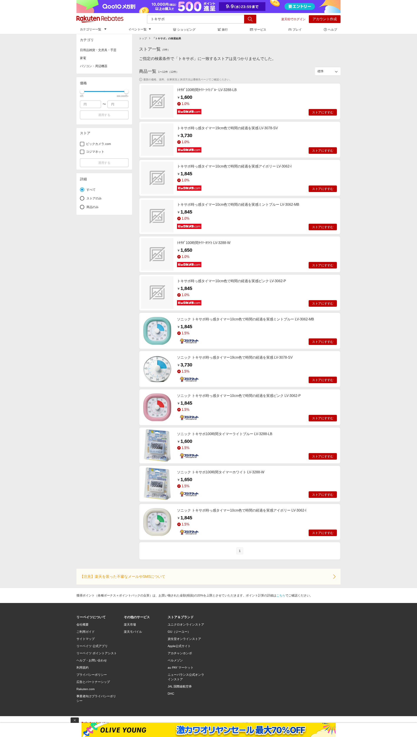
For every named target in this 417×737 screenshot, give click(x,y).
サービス (260, 29)
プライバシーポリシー (91, 674)
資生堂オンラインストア (184, 639)
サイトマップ (85, 639)
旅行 (225, 29)
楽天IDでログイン (293, 19)
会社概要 (82, 624)
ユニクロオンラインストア (186, 624)
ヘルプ (332, 29)
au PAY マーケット (181, 667)
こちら (280, 595)
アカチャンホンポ (180, 653)
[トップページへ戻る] (99, 19)
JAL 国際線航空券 (180, 686)
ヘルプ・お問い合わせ (91, 660)
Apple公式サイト (179, 646)
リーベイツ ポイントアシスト (96, 653)
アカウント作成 (325, 19)
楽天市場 (130, 624)
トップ (143, 38)
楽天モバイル (133, 631)
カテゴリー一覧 (90, 29)
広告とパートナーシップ (93, 682)
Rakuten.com (85, 689)
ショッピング (186, 29)
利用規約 (82, 667)
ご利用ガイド (85, 631)
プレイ (297, 29)
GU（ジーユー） (179, 631)
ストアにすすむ (322, 112)
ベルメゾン (175, 660)
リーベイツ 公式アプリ (92, 646)
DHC (171, 693)
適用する (104, 115)
